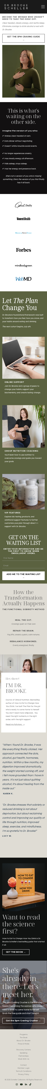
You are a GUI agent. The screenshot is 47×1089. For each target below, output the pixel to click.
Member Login (24, 1068)
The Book (23, 1038)
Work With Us (23, 1059)
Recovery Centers (23, 1050)
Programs (23, 1034)
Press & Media (23, 1044)
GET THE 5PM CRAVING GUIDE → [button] (23, 38)
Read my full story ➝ (15, 724)
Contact (23, 1065)
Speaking (23, 1053)
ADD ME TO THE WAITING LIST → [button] (24, 576)
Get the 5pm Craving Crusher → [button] (23, 1020)
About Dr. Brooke (23, 1041)
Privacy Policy (23, 1074)
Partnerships (23, 1056)
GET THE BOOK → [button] (16, 952)
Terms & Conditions (23, 1071)
